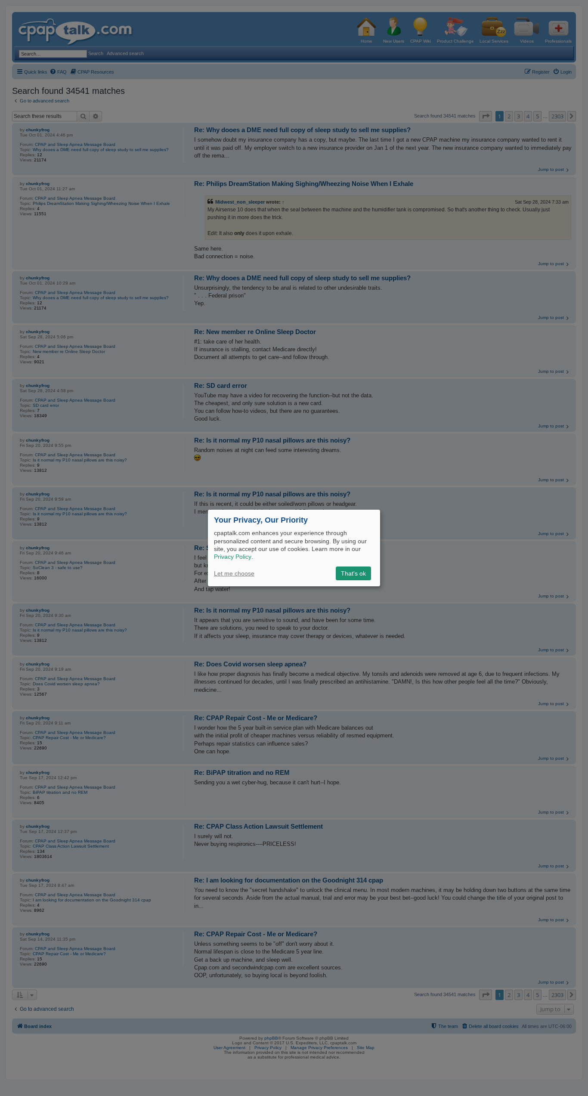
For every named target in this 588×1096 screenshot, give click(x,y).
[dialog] (294, 548)
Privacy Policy (232, 556)
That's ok (353, 573)
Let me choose (234, 573)
